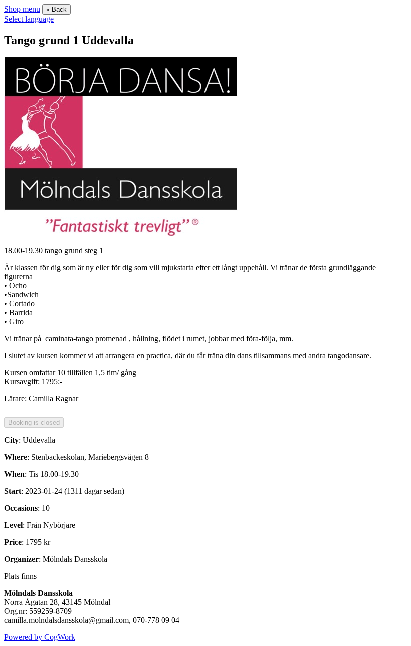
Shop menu (22, 9)
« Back (56, 9)
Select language (29, 19)
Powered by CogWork (39, 637)
